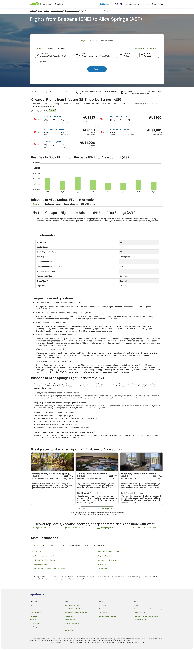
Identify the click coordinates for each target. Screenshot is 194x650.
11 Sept (126, 56)
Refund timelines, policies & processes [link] (146, 616)
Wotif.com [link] (33, 11)
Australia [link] (46, 11)
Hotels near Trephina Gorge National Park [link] (47, 556)
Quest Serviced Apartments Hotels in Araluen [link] (48, 569)
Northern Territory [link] (57, 11)
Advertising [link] (33, 627)
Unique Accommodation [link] (71, 623)
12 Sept (147, 56)
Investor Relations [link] (35, 623)
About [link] (31, 605)
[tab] (83, 40)
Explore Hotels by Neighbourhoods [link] (75, 609)
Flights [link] (40, 11)
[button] (97, 538)
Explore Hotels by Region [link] (72, 605)
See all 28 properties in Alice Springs (97, 508)
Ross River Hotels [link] (38, 551)
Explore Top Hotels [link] (70, 619)
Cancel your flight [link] (139, 612)
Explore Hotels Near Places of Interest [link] (76, 612)
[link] (48, 528)
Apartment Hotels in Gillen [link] (107, 560)
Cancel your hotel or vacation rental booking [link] (148, 609)
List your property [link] (35, 612)
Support (146, 4)
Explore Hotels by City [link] (71, 616)
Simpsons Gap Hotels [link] (105, 556)
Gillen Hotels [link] (102, 564)
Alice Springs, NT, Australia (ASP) (96, 56)
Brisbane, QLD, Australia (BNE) (53, 56)
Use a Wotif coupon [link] (140, 619)
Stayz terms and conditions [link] (107, 616)
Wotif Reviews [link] (68, 630)
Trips (154, 4)
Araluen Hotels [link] (103, 569)
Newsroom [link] (33, 619)
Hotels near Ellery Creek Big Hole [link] (44, 560)
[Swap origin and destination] (76, 54)
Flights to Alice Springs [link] (72, 11)
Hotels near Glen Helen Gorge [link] (108, 551)
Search (97, 69)
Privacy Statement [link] (105, 605)
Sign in (161, 4)
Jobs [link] (31, 609)
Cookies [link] (101, 609)
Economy (150, 48)
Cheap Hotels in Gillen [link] (40, 564)
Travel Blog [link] (68, 627)
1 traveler (138, 48)
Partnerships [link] (33, 616)
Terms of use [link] (103, 612)
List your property (132, 4)
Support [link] (136, 605)
